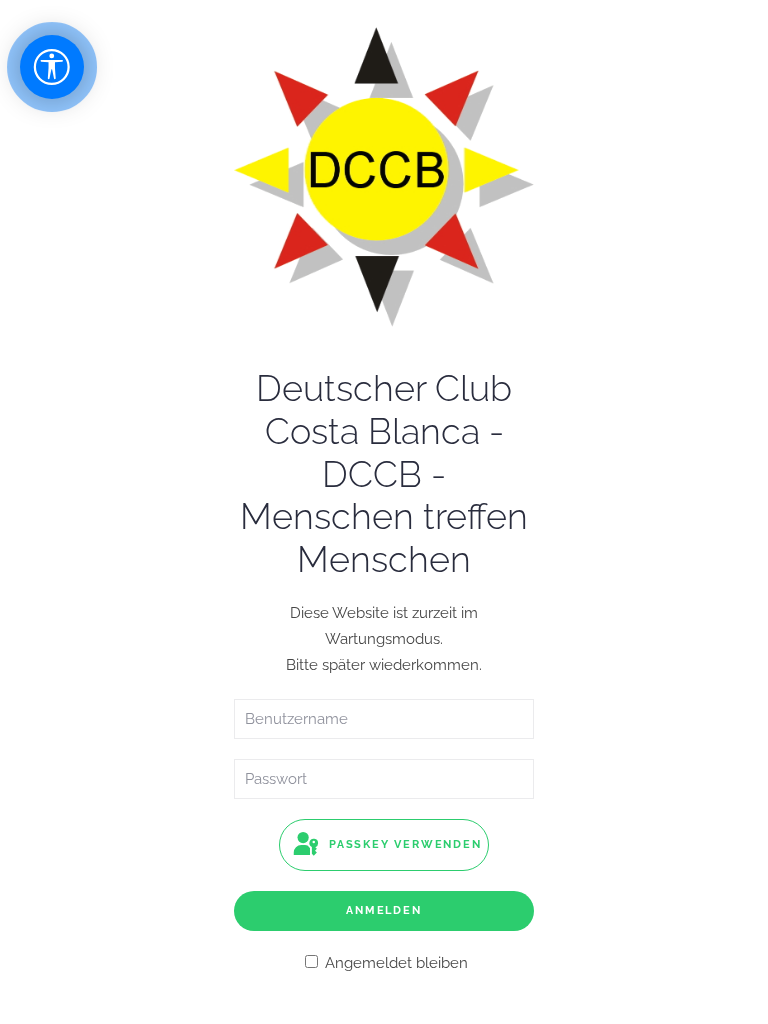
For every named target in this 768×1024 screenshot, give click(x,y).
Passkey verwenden (402, 844)
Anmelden (383, 910)
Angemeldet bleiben (394, 963)
